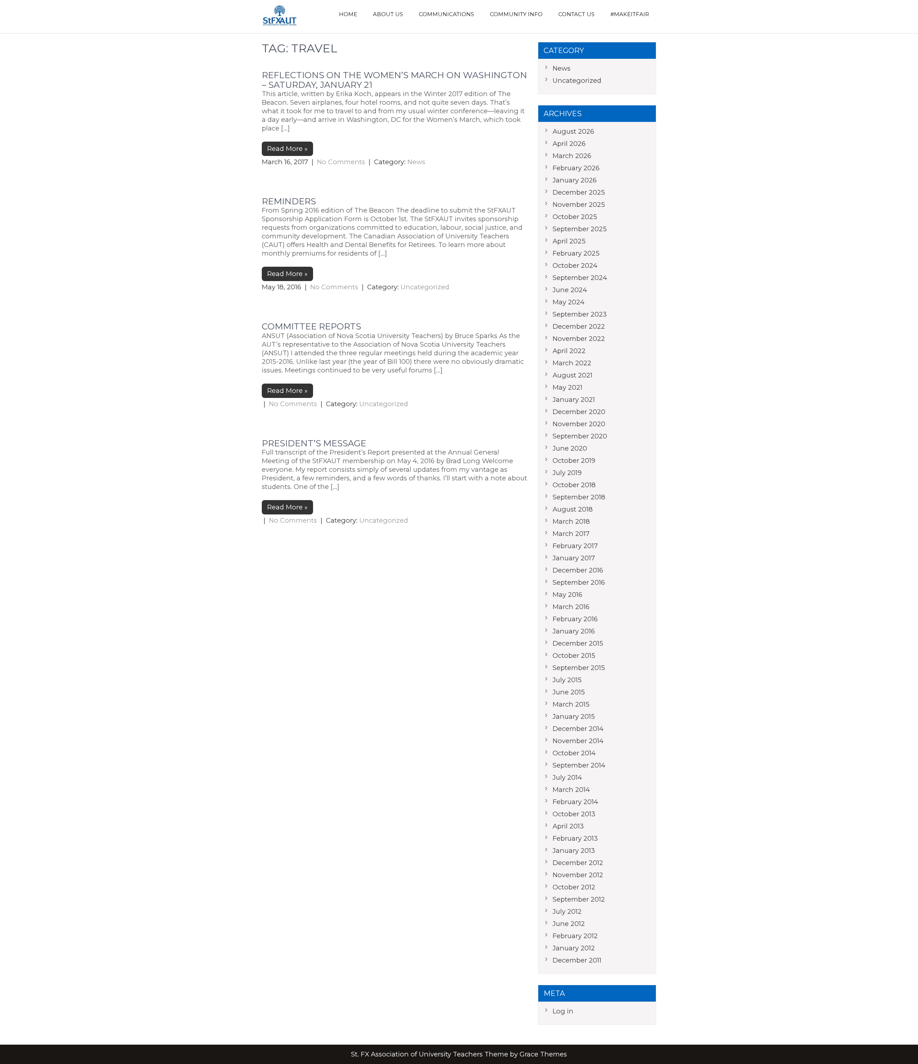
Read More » (287, 148)
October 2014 (574, 753)
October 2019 (574, 460)
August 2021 (572, 375)
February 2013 (575, 838)
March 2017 (571, 533)
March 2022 (572, 363)
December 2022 (579, 326)
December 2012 (578, 863)
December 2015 (578, 643)
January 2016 (574, 631)
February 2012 (575, 936)
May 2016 (567, 594)
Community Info (516, 14)
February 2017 (575, 546)
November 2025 (579, 204)
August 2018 (573, 509)
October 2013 (574, 814)
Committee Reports (311, 326)
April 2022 (569, 351)
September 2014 (579, 765)
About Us (388, 14)
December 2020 (579, 412)
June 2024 (570, 290)
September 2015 (579, 668)
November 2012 (578, 875)
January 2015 (574, 716)
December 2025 (579, 192)
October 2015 (574, 655)
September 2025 (580, 229)
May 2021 (567, 387)
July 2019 (567, 473)
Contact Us (576, 14)
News (416, 162)
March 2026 (572, 156)
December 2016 (578, 570)
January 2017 (574, 558)
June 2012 (569, 924)
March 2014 (571, 789)
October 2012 (574, 887)
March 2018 (571, 521)
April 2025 (569, 241)
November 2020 (579, 424)
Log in (563, 1011)
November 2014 (578, 741)
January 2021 (574, 399)
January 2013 (574, 850)
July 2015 (567, 680)
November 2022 (579, 338)
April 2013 (568, 826)
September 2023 (580, 314)
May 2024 (569, 302)
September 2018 (579, 497)
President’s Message (314, 443)
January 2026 (575, 180)
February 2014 (575, 802)
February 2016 (575, 619)
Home (348, 14)
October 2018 (574, 485)
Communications (446, 14)
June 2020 (570, 448)
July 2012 (567, 911)
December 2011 (577, 960)
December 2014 (578, 729)
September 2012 (579, 899)
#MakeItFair (629, 14)
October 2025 (575, 217)
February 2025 (576, 253)
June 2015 (569, 692)
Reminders (289, 201)
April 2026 (569, 143)
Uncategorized (425, 287)
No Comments (341, 162)
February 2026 (576, 168)
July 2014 (567, 777)
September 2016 (579, 582)
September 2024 (580, 278)
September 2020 (580, 436)
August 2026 (573, 131)
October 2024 (575, 265)
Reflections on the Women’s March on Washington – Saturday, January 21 (394, 80)
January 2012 (574, 948)
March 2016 (571, 607)
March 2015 (571, 704)
